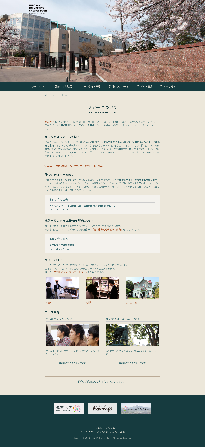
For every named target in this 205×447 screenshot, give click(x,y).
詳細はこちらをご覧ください (72, 362)
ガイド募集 (146, 86)
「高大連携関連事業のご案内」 (107, 229)
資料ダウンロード (119, 86)
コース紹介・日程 (91, 86)
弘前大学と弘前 (63, 86)
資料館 (89, 302)
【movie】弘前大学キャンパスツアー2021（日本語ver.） (74, 166)
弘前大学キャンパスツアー (38, 12)
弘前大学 (49, 121)
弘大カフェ (131, 302)
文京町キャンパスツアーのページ (70, 272)
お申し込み (169, 86)
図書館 (49, 302)
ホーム (48, 95)
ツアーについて (38, 86)
